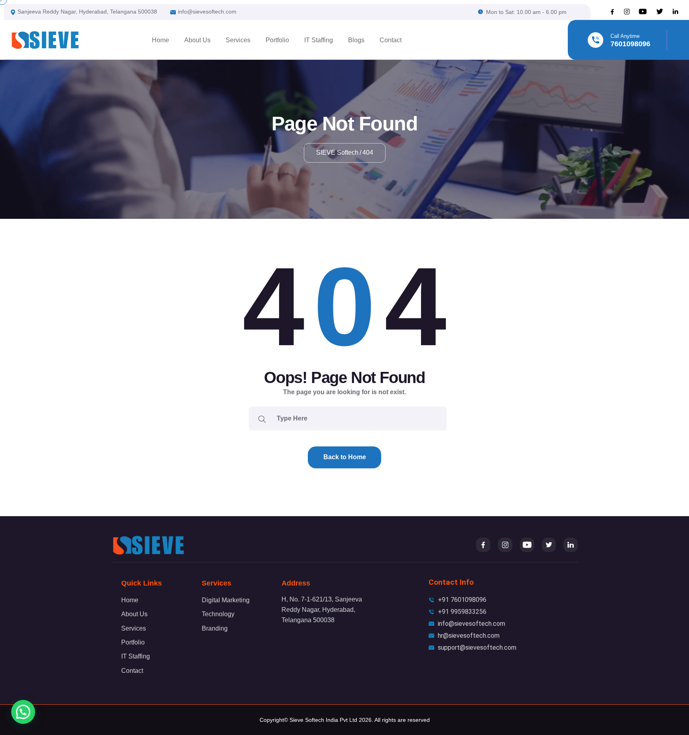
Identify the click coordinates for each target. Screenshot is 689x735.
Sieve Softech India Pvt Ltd (323, 720)
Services (238, 40)
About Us (197, 40)
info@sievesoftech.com (207, 11)
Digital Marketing (226, 600)
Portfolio (277, 40)
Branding (215, 628)
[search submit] (262, 418)
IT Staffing (318, 40)
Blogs (356, 40)
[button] (23, 712)
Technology (218, 614)
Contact (391, 40)
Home (160, 40)
